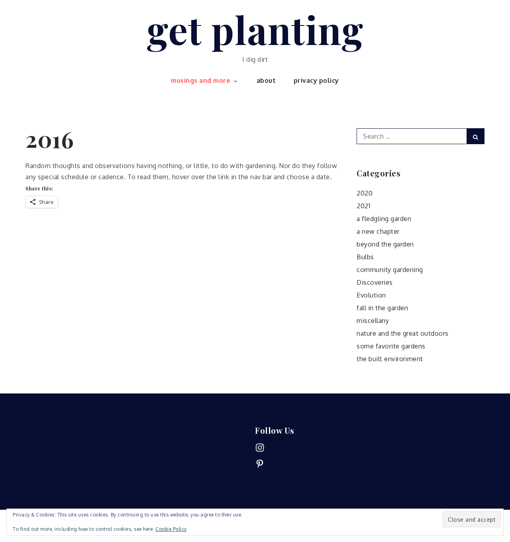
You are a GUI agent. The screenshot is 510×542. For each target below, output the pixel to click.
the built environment (390, 359)
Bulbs (365, 257)
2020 (365, 193)
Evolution (371, 295)
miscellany (373, 321)
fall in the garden (382, 308)
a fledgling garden (384, 219)
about (266, 80)
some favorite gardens (391, 346)
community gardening (390, 270)
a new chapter (378, 231)
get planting (255, 29)
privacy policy (316, 80)
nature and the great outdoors (403, 333)
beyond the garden (385, 244)
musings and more (200, 80)
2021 (363, 206)
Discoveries (375, 282)
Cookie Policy (171, 529)
